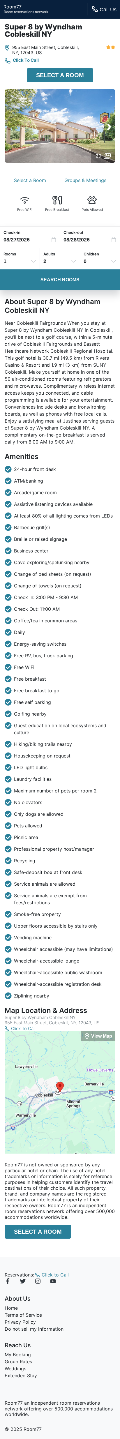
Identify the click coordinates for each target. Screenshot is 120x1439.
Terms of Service (23, 1315)
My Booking (18, 1354)
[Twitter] (23, 1282)
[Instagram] (38, 1282)
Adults (49, 254)
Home (11, 1308)
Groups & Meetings (85, 180)
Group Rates (18, 1361)
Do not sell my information (34, 1329)
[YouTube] (53, 1282)
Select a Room (60, 75)
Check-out (73, 232)
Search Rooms (60, 279)
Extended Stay (21, 1375)
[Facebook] (7, 1282)
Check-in (11, 232)
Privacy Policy (20, 1322)
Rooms (9, 254)
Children (91, 254)
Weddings (15, 1368)
